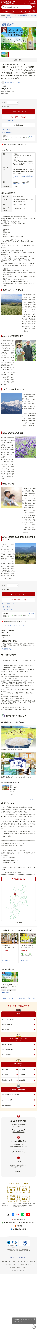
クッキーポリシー (26, 1264)
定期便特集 (22, 1080)
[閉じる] (34, 1319)
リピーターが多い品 (7, 1024)
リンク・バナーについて (28, 1261)
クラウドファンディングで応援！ (10, 1094)
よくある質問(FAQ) (18, 1151)
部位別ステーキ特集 (7, 1080)
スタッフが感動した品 (7, 1049)
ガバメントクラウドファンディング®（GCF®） (19, 1222)
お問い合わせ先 (7, 132)
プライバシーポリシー (12, 1264)
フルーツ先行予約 (6, 1055)
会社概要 (4, 1261)
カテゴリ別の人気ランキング (9, 1019)
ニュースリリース (14, 1261)
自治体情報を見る (19, 879)
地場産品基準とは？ (8, 649)
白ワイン (21, 625)
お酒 (9, 625)
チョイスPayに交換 (7, 1100)
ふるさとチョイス (19, 1219)
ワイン (15, 625)
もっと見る (31, 799)
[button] (34, 7)
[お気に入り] (34, 1327)
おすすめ (27, 11)
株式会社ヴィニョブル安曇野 (12, 82)
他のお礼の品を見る (19, 183)
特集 (34, 11)
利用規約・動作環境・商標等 (18, 1267)
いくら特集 (22, 1069)
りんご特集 (5, 1074)
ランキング (19, 11)
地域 (12, 11)
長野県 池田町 (5, 992)
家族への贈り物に (6, 1105)
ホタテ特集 (22, 1074)
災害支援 (19, 1226)
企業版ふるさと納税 (19, 1229)
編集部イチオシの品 (7, 1044)
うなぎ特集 (5, 1069)
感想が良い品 (5, 1029)
